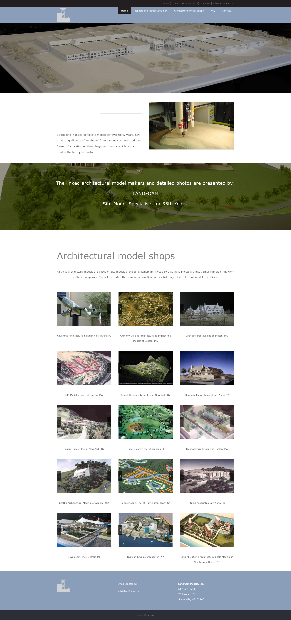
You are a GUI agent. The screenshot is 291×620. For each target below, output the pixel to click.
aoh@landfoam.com (223, 3)
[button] (151, 126)
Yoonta (151, 615)
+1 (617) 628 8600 (199, 3)
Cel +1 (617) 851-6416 (174, 3)
